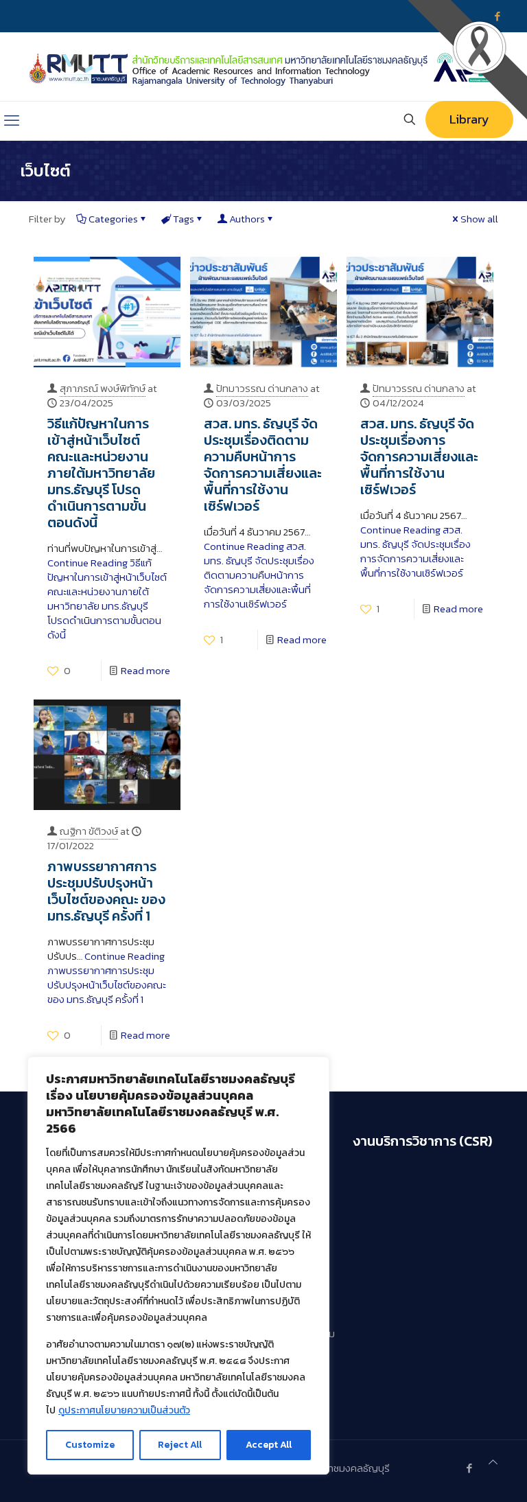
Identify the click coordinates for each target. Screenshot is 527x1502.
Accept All (269, 1444)
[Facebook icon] (469, 1468)
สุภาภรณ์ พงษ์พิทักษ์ (102, 388)
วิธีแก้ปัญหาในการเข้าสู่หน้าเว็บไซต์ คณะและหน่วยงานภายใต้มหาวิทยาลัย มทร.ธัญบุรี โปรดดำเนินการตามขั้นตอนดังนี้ (101, 473)
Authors (247, 219)
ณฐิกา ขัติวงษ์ (89, 831)
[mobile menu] (11, 120)
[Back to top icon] (493, 1462)
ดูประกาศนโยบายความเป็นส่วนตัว (124, 1410)
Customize (90, 1444)
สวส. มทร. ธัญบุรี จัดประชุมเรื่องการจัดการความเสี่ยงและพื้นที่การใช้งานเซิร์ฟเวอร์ (419, 456)
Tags (183, 219)
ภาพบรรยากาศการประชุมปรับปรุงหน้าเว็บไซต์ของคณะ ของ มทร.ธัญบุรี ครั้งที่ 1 (106, 891)
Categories (113, 219)
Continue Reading (107, 599)
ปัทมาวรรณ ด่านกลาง (262, 388)
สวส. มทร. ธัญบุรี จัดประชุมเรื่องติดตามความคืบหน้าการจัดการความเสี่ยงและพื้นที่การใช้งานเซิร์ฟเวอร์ (263, 464)
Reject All (180, 1444)
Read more (145, 670)
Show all (479, 219)
